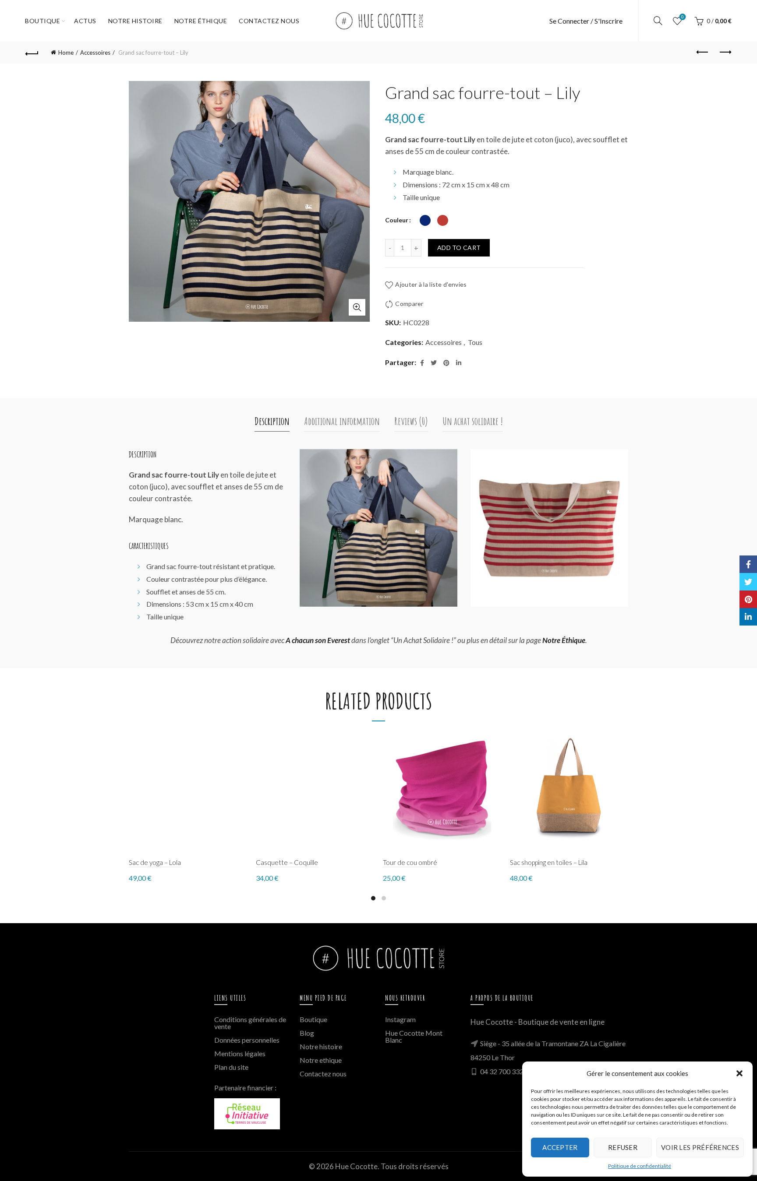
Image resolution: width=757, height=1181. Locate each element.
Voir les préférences (700, 1147)
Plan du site (231, 1067)
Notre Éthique (200, 21)
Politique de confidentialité (639, 1166)
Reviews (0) (411, 421)
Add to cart (459, 247)
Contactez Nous (269, 21)
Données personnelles (246, 1040)
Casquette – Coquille (287, 862)
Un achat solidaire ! (472, 421)
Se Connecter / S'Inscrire (586, 21)
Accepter (559, 1147)
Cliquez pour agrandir (357, 307)
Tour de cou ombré (410, 862)
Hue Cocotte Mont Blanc (413, 1036)
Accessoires (95, 52)
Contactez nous (323, 1073)
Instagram (400, 1019)
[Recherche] (658, 20)
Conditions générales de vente (250, 1022)
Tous (475, 342)
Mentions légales (239, 1053)
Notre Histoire (135, 21)
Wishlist (682, 16)
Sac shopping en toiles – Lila (548, 862)
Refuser (622, 1147)
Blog (307, 1033)
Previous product (703, 52)
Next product (725, 52)
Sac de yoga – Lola (155, 862)
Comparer (409, 303)
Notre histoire (321, 1046)
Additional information (342, 421)
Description (272, 421)
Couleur (396, 220)
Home (66, 52)
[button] (739, 1073)
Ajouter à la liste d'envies (431, 284)
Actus (85, 21)
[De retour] (32, 52)
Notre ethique (321, 1060)
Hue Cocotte (356, 1166)
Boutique (42, 21)
